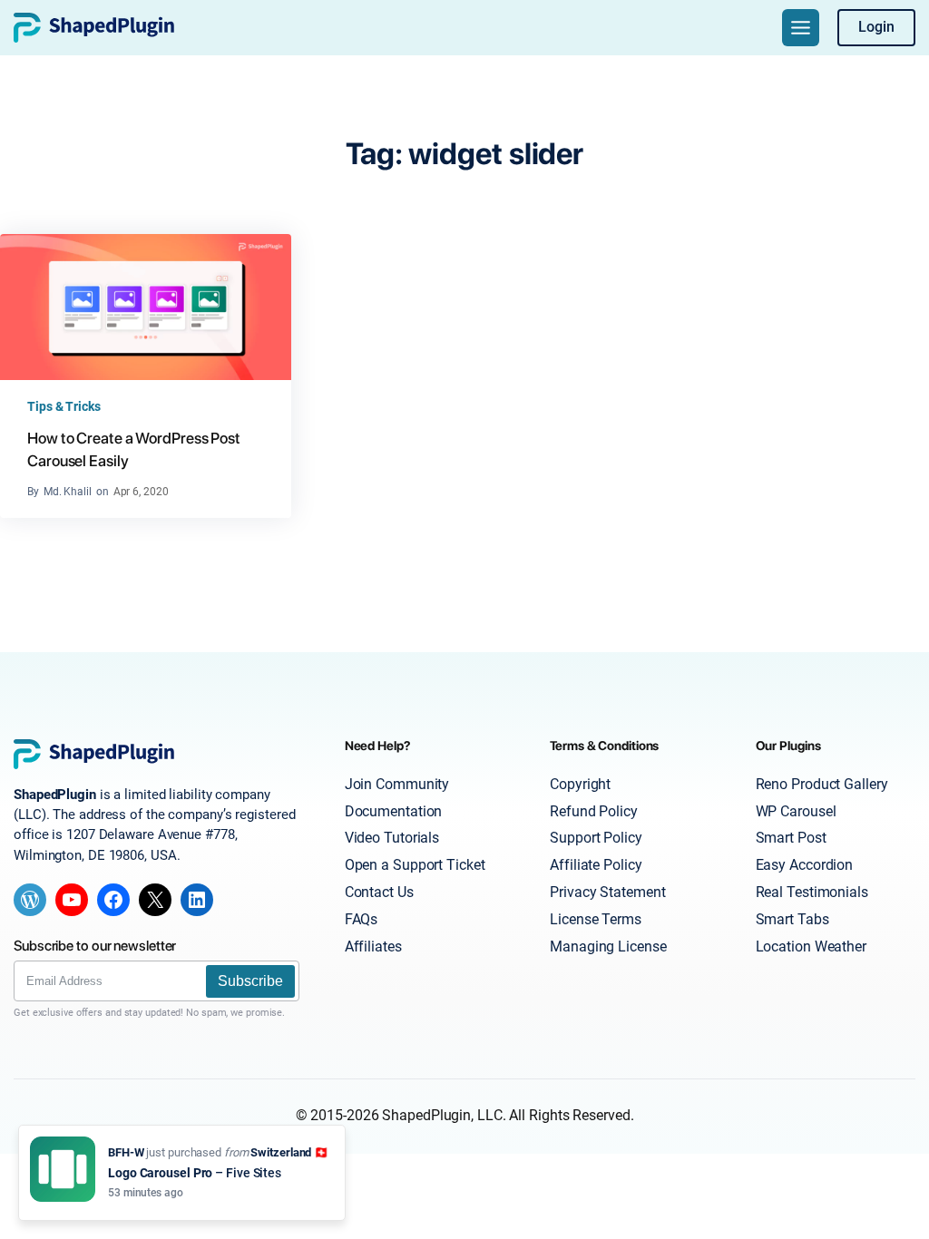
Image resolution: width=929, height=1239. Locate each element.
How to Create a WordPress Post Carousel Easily (133, 450)
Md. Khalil (68, 491)
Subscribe (250, 981)
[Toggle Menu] (800, 27)
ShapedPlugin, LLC (442, 1115)
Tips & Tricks (64, 406)
